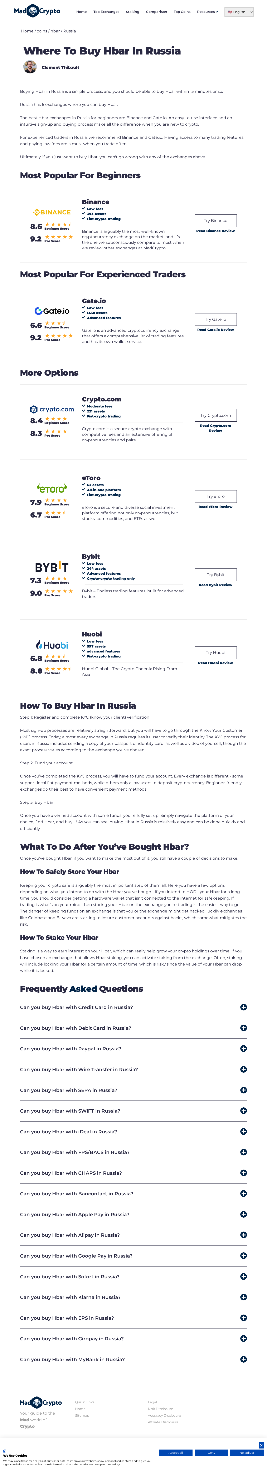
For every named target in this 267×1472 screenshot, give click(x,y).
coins (42, 30)
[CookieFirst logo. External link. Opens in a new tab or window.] (4, 1451)
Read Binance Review (215, 231)
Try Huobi (215, 652)
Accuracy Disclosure (164, 1416)
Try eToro (216, 496)
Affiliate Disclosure (163, 1422)
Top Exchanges (106, 12)
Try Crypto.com (215, 415)
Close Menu (262, 4)
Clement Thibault (60, 67)
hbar (55, 30)
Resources (206, 12)
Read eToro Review (216, 507)
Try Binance (215, 220)
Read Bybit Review (215, 585)
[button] (133, 1007)
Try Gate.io (215, 319)
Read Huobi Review (215, 663)
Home (81, 12)
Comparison (156, 12)
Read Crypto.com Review (215, 428)
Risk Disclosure (160, 1409)
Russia (69, 30)
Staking (132, 12)
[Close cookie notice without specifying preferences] (261, 1445)
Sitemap (82, 1416)
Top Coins (182, 12)
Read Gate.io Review (215, 330)
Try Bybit (215, 574)
